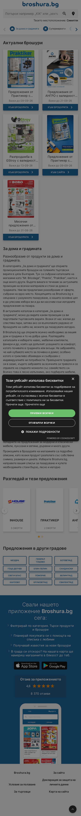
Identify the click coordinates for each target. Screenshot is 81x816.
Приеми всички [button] (41, 413)
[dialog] (40, 408)
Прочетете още (35, 404)
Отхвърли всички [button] (42, 423)
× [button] (72, 379)
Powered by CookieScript (61, 438)
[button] (40, 432)
